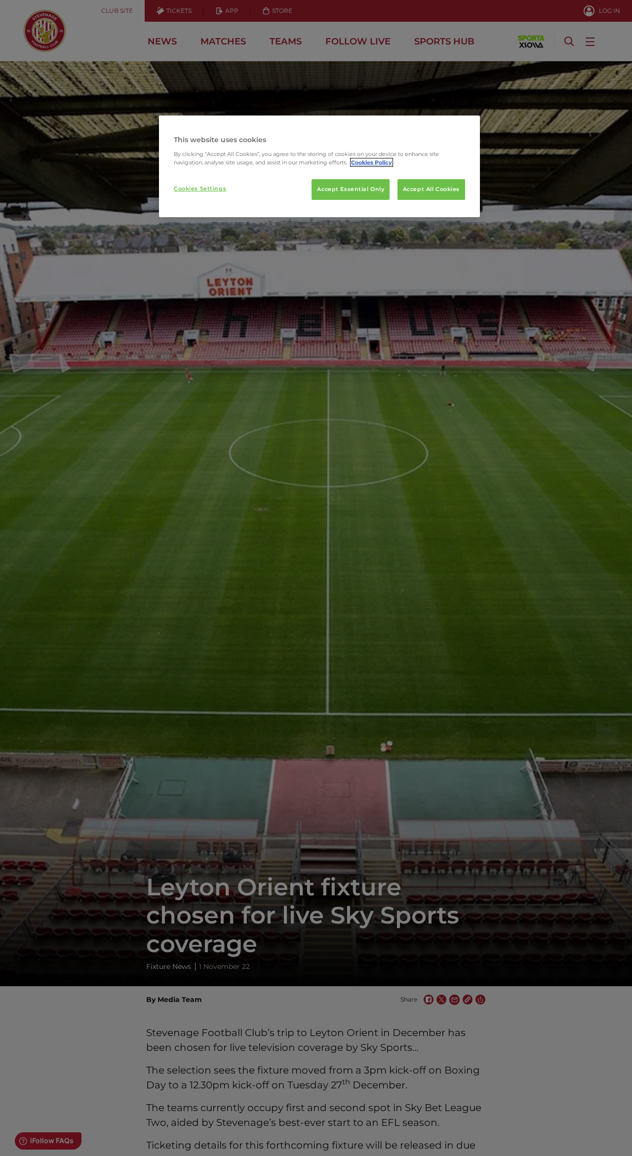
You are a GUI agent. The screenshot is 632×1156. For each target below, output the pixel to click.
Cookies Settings (200, 188)
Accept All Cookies (431, 189)
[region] (319, 166)
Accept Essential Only (350, 189)
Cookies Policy (371, 162)
